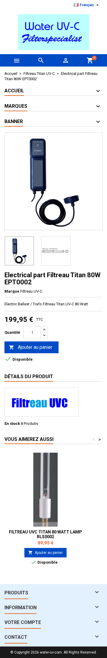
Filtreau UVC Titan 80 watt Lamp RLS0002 (45, 534)
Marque (11, 291)
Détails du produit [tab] (28, 376)
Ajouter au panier (30, 347)
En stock (12, 423)
